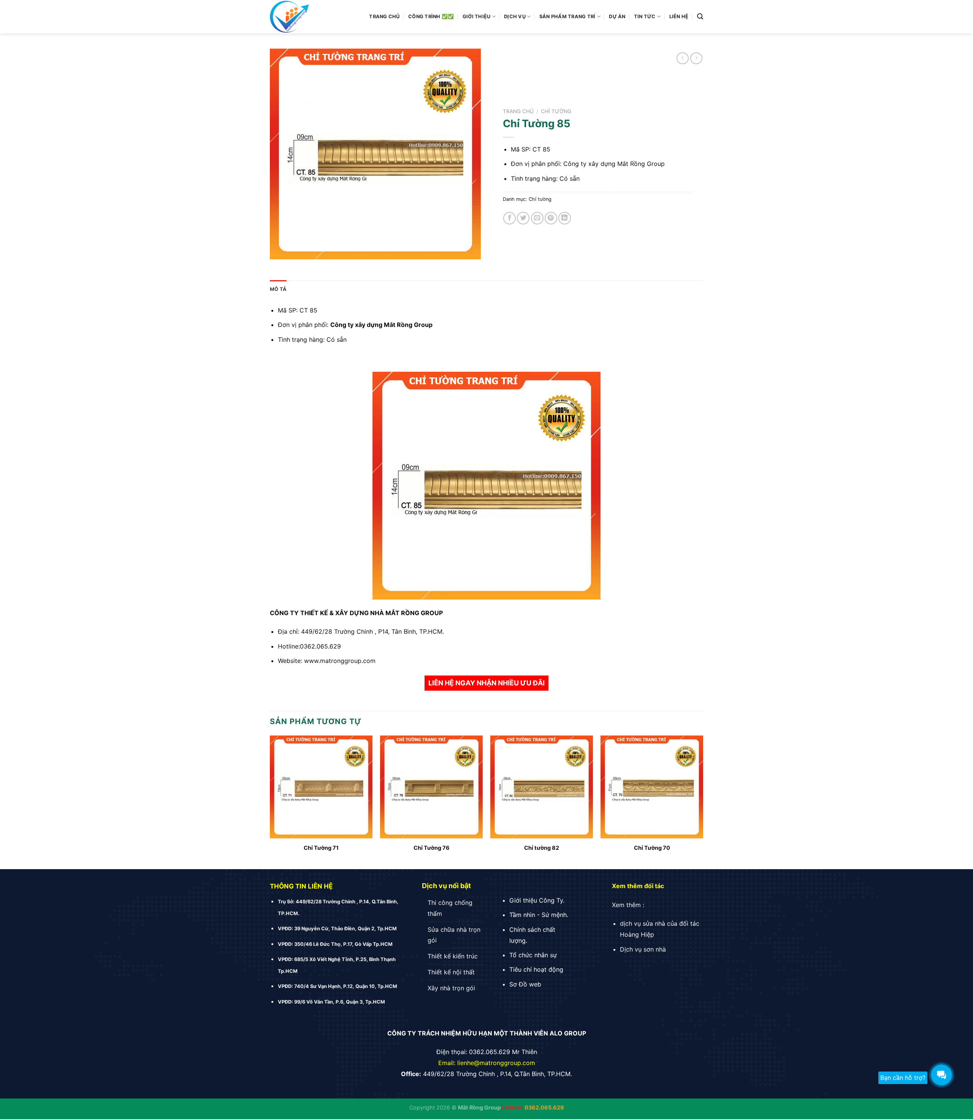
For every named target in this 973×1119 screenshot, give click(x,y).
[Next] (702, 801)
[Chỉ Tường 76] (431, 786)
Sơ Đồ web (525, 984)
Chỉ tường (556, 111)
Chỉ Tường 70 (652, 847)
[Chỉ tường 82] (541, 786)
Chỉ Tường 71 (321, 847)
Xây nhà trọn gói (451, 988)
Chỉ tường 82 (541, 847)
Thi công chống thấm (450, 908)
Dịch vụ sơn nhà (643, 949)
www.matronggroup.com (340, 660)
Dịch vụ (515, 16)
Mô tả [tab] (278, 289)
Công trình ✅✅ (431, 16)
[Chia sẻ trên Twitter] (523, 218)
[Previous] (270, 801)
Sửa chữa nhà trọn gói (454, 935)
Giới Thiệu (477, 16)
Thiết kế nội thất (451, 972)
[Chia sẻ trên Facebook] (509, 218)
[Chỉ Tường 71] (321, 786)
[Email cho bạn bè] (537, 218)
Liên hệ (679, 16)
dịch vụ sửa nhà (642, 923)
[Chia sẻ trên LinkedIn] (564, 218)
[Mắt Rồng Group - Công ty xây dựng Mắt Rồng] (312, 16)
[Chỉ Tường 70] (652, 786)
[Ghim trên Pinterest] (551, 218)
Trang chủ (384, 16)
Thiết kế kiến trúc (453, 956)
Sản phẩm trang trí (567, 16)
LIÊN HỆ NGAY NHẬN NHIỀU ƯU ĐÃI (486, 683)
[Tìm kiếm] (700, 16)
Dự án (617, 16)
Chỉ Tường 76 (432, 847)
